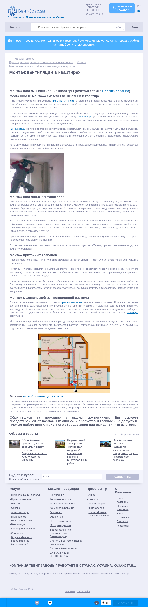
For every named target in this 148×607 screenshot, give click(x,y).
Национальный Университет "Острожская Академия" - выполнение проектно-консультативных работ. (77, 452)
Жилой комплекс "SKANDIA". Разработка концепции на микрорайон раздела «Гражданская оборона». (125, 450)
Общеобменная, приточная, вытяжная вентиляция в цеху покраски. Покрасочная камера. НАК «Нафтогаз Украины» (34, 450)
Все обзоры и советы (126, 434)
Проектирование (115, 91)
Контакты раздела (124, 8)
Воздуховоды (18, 128)
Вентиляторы (85, 116)
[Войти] (11, 602)
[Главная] (10, 58)
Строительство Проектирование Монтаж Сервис (36, 17)
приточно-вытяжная (71, 302)
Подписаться (122, 476)
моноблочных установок (43, 396)
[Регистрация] (21, 602)
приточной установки (63, 100)
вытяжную (132, 312)
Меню (135, 27)
